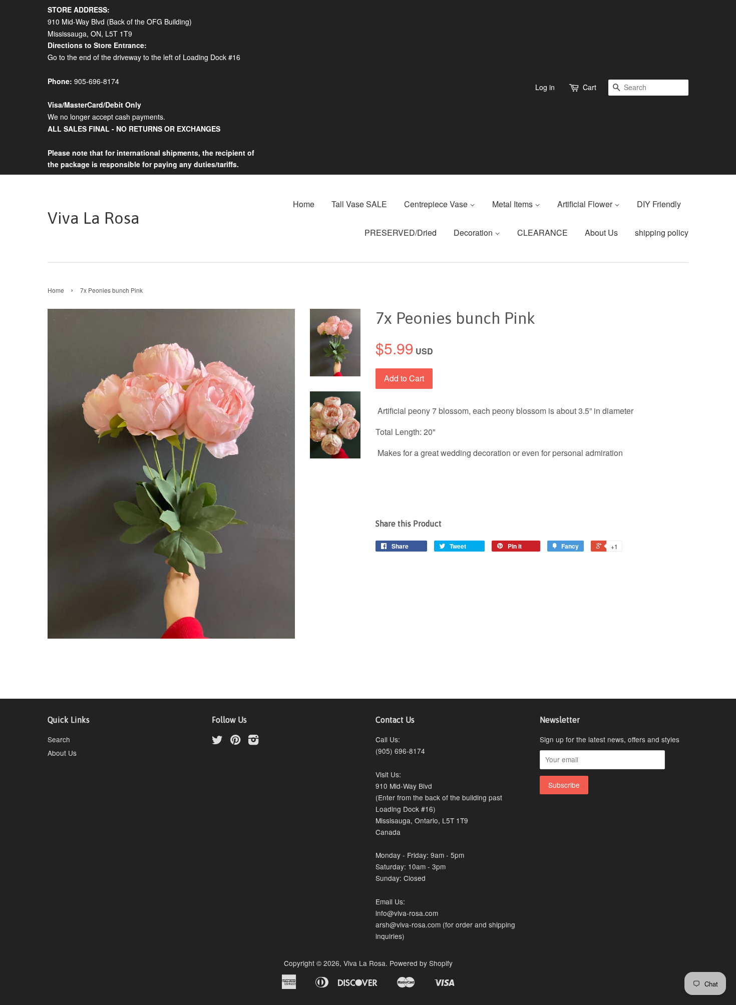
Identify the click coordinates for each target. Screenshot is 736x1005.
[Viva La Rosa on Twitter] (217, 741)
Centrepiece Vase (437, 204)
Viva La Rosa (94, 218)
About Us (601, 232)
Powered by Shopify (421, 963)
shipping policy (661, 232)
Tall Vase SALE (359, 204)
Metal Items (513, 204)
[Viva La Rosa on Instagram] (253, 741)
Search (59, 739)
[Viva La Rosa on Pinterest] (235, 741)
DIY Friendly (659, 204)
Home (303, 204)
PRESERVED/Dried (400, 232)
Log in (545, 87)
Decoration (474, 232)
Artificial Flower (585, 204)
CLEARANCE (542, 232)
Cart (589, 87)
